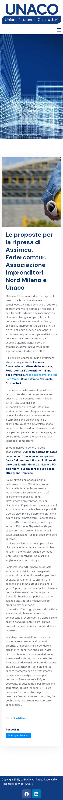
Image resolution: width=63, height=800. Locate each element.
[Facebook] (26, 793)
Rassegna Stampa (37, 102)
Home (15, 102)
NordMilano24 (21, 718)
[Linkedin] (36, 793)
